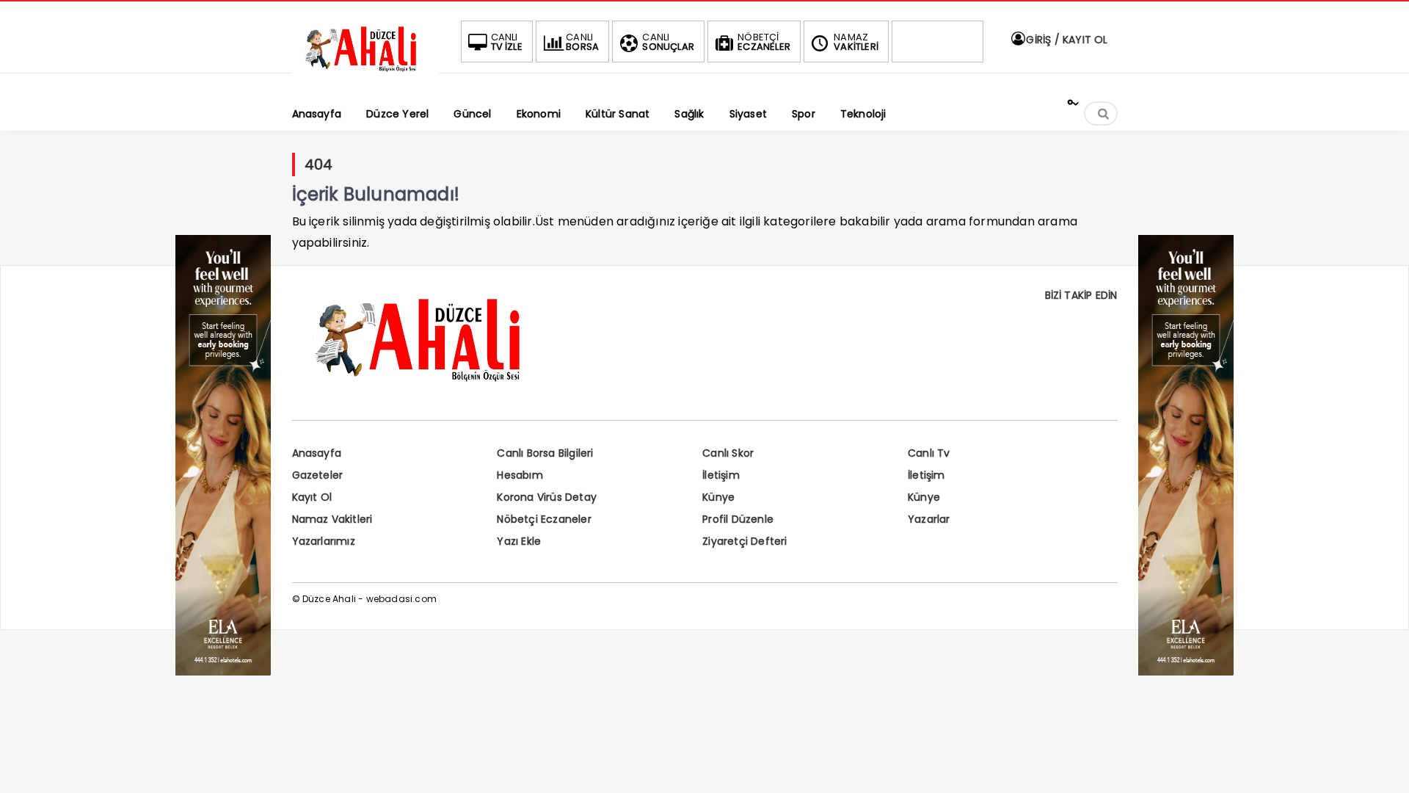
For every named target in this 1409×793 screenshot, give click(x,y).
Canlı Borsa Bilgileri (545, 453)
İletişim (721, 475)
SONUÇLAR (668, 42)
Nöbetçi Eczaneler (544, 519)
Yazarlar (929, 519)
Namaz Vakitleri (332, 519)
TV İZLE (507, 42)
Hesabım (519, 475)
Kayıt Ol (312, 497)
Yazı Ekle (519, 541)
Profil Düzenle (737, 519)
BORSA (582, 42)
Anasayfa (317, 453)
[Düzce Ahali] (365, 71)
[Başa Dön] (1383, 767)
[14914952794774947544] (1186, 671)
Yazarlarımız (323, 541)
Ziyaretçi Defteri (744, 541)
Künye (718, 497)
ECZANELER (764, 42)
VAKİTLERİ (856, 42)
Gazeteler (317, 475)
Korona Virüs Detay (547, 497)
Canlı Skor (728, 453)
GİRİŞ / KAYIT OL (1065, 39)
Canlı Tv (929, 453)
